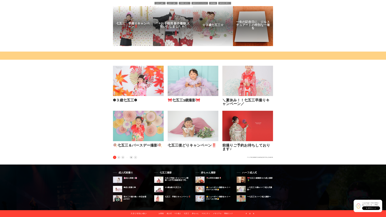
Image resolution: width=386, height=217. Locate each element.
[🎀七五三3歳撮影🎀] (193, 81)
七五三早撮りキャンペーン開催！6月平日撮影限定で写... (176, 179)
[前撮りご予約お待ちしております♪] (247, 126)
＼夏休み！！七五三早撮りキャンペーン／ (246, 102)
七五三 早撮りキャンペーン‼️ (178, 196)
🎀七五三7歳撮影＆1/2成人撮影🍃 (260, 179)
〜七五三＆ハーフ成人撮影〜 (259, 196)
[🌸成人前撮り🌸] (117, 180)
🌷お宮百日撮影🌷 (213, 178)
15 (131, 157)
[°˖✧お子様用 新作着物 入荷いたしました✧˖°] (173, 26)
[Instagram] (377, 10)
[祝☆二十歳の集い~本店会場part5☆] (117, 198)
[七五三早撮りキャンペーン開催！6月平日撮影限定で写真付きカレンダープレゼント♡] (158, 180)
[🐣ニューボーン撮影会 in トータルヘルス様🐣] (200, 189)
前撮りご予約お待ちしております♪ (246, 147)
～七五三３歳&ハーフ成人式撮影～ (259, 188)
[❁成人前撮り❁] (117, 189)
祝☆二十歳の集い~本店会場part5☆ (135, 197)
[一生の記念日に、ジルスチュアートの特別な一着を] (253, 26)
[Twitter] (381, 10)
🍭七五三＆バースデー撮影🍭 (137, 145)
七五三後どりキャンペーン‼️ (192, 145)
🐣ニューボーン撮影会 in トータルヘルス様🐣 (218, 188)
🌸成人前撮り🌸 (130, 178)
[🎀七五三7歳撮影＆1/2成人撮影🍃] (241, 180)
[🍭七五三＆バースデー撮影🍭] (138, 126)
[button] (368, 10)
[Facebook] (374, 10)
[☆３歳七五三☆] (213, 26)
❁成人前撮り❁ (130, 187)
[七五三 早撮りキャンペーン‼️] (133, 26)
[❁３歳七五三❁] (138, 81)
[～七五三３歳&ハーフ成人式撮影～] (241, 189)
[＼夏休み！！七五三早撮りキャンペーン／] (247, 81)
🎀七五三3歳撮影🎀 (184, 100)
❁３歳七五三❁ (125, 100)
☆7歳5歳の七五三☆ (173, 187)
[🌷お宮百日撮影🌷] (200, 180)
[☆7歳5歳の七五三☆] (158, 189)
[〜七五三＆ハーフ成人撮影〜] (241, 198)
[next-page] (135, 157)
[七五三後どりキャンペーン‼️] (193, 126)
